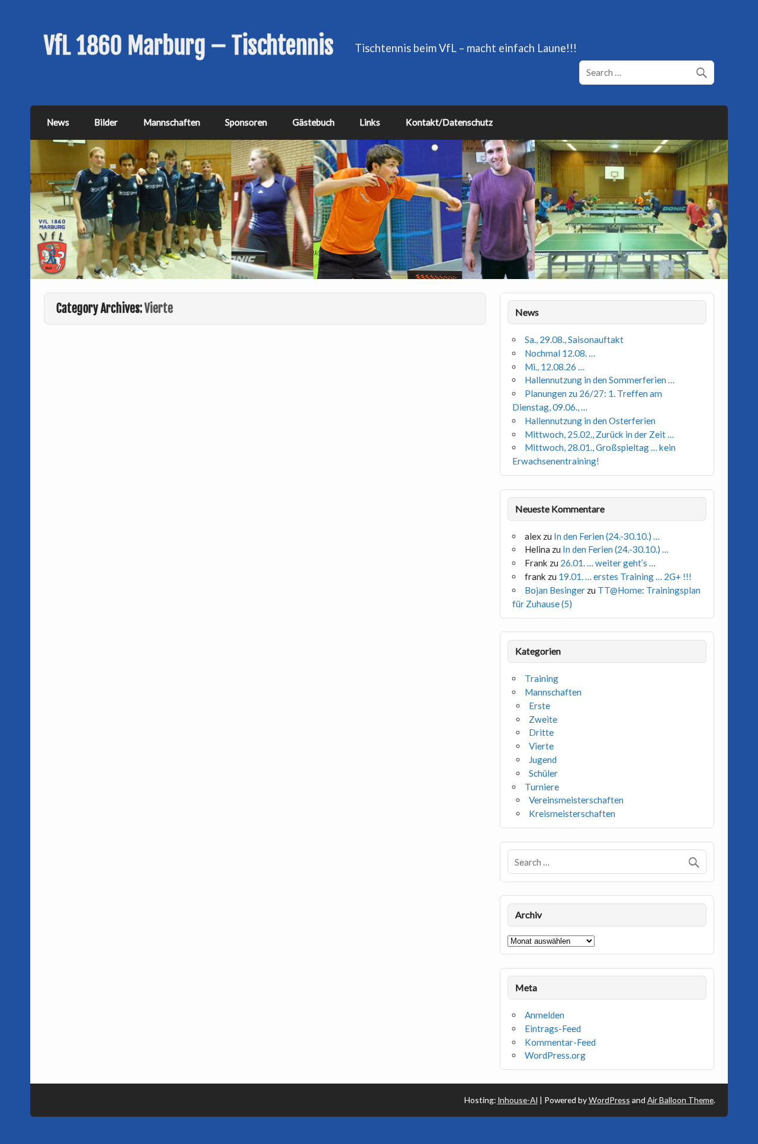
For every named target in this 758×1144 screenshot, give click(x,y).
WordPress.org (555, 1055)
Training (541, 678)
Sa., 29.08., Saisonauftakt (574, 339)
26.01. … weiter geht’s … (608, 562)
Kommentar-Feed (560, 1042)
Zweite (543, 719)
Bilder (106, 122)
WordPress (609, 1100)
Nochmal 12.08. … (560, 353)
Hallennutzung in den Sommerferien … (600, 379)
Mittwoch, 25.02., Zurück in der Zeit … (599, 434)
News (58, 122)
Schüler (543, 773)
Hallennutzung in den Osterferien (590, 420)
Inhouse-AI (517, 1100)
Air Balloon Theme (680, 1100)
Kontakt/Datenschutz (449, 122)
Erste (539, 705)
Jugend (543, 759)
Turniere (542, 786)
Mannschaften (171, 122)
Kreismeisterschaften (572, 813)
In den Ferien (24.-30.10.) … (607, 536)
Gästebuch (314, 122)
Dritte (541, 732)
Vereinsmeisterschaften (576, 799)
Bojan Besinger (555, 590)
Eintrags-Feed (553, 1028)
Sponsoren (246, 122)
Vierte (541, 746)
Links (369, 122)
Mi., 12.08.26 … (554, 366)
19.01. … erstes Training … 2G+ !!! (625, 576)
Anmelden (544, 1015)
